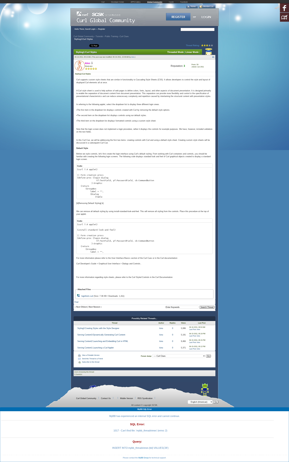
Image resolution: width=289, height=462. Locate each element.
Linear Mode (192, 52)
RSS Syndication (145, 398)
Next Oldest (81, 307)
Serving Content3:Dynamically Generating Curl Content (101, 335)
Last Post (192, 329)
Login (93, 29)
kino (132, 57)
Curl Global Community (84, 36)
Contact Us (106, 398)
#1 (213, 57)
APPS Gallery (136, 2)
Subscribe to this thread (90, 362)
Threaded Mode (175, 52)
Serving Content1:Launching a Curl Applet (95, 348)
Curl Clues (124, 36)
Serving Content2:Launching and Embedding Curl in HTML (102, 341)
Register (101, 29)
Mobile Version (126, 398)
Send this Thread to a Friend (92, 359)
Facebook (184, 2)
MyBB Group (143, 458)
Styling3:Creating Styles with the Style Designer (98, 328)
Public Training (111, 36)
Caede (171, 2)
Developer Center (117, 2)
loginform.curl (87, 296)
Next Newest (94, 307)
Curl (102, 2)
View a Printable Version (90, 355)
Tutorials (99, 36)
